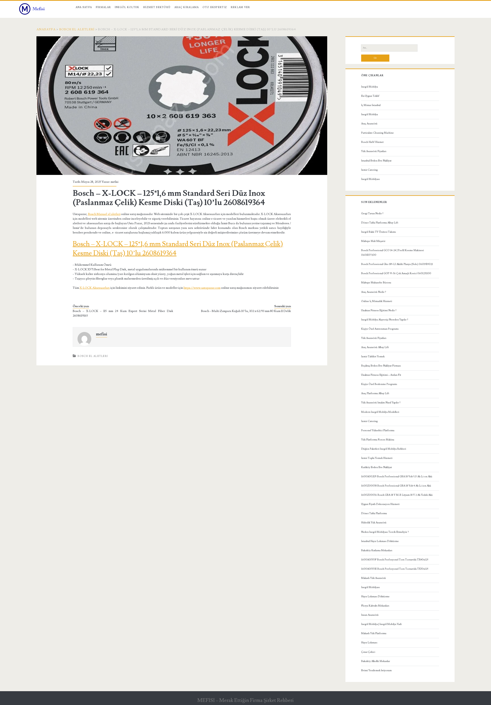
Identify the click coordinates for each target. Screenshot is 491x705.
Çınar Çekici (368, 652)
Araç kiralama (186, 7)
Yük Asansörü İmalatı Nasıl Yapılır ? (380, 402)
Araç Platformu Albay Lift (375, 393)
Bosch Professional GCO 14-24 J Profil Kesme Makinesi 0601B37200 (392, 253)
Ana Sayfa (84, 7)
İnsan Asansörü (370, 614)
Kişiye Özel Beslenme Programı (379, 384)
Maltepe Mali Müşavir (373, 241)
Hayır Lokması (369, 642)
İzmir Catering (369, 169)
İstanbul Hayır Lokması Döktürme (380, 541)
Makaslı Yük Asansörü (373, 578)
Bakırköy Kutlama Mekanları (376, 550)
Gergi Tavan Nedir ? (372, 213)
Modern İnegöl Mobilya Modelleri (380, 412)
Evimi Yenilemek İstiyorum (376, 670)
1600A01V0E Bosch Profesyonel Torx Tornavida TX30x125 (394, 568)
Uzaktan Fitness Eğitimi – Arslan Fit (381, 374)
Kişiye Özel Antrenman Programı (380, 328)
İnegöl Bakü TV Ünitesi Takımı (378, 231)
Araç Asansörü (369, 123)
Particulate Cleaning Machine (377, 132)
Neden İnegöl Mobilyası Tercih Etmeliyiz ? (385, 532)
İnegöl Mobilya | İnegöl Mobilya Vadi (381, 624)
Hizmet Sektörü (157, 7)
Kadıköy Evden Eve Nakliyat (376, 467)
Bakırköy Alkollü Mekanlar (375, 661)
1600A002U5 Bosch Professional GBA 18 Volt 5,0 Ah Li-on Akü (396, 476)
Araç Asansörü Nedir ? (373, 292)
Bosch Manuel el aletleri (104, 214)
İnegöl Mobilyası (370, 179)
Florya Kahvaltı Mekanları (375, 605)
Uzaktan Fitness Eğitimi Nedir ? (378, 310)
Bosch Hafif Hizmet (372, 142)
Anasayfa (46, 29)
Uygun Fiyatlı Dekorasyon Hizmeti (380, 504)
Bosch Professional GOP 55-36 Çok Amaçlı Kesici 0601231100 (396, 273)
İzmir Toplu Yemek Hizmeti (376, 458)
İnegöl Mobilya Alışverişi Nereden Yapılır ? (384, 319)
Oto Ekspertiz (215, 7)
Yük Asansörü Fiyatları (373, 151)
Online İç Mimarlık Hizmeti (376, 301)
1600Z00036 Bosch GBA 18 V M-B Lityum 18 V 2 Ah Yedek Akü (397, 494)
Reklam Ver (240, 7)
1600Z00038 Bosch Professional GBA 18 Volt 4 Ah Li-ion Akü (396, 485)
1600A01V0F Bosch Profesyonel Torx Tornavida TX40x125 (394, 559)
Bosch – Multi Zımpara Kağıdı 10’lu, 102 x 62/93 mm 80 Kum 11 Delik (246, 311)
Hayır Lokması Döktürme (375, 596)
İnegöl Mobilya (369, 86)
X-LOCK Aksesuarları (95, 288)
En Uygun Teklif (370, 96)
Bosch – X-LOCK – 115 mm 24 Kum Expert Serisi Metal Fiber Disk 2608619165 (123, 313)
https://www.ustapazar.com (202, 288)
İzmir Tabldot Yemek (373, 356)
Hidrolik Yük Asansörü (373, 522)
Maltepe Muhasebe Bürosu (376, 282)
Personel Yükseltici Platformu (377, 430)
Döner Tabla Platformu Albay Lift (379, 222)
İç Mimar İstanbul (371, 105)
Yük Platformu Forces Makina (377, 439)
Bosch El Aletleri (77, 29)
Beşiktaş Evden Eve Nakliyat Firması (381, 365)
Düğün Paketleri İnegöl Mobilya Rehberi (383, 448)
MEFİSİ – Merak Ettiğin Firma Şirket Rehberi (245, 700)
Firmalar (103, 7)
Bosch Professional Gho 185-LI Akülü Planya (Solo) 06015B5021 (397, 264)
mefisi (114, 182)
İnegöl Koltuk (127, 7)
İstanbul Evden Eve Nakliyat (376, 160)
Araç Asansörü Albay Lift (375, 347)
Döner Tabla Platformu (374, 513)
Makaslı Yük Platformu (373, 633)
